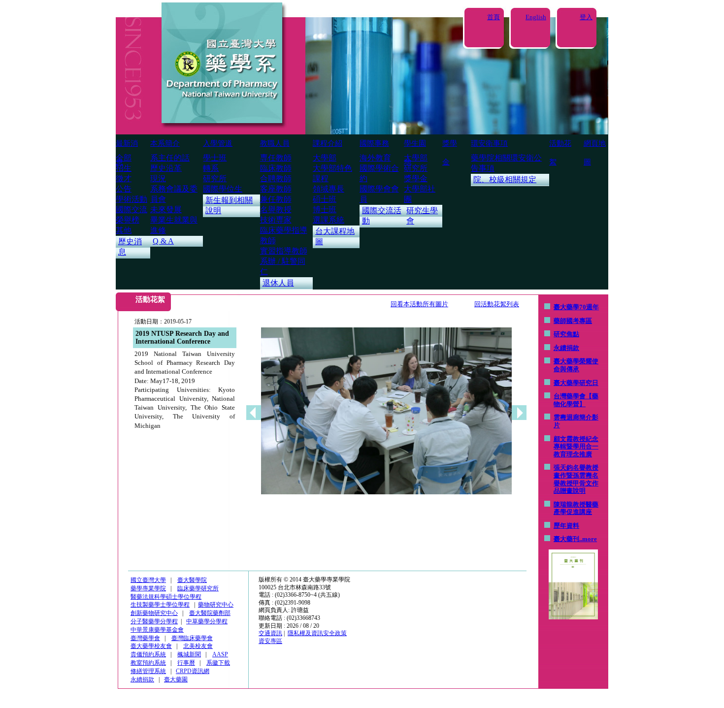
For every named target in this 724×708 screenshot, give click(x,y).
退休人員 (278, 283)
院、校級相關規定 (504, 179)
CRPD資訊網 (192, 671)
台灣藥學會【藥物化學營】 (576, 400)
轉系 (211, 168)
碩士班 (324, 199)
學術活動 (131, 199)
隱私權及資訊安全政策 (317, 633)
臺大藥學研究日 (576, 382)
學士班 (215, 158)
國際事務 (374, 143)
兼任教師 (276, 199)
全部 (124, 158)
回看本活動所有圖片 (419, 304)
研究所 (215, 178)
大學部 (324, 158)
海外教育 (375, 158)
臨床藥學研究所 (198, 588)
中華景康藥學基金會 (157, 629)
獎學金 (416, 178)
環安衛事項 (489, 143)
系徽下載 (218, 662)
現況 (158, 178)
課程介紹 (327, 143)
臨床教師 (276, 168)
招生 (124, 168)
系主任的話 (170, 158)
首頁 (493, 17)
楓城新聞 (189, 654)
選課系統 (328, 220)
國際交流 (131, 209)
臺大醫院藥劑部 (209, 613)
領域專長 (328, 189)
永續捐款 (566, 348)
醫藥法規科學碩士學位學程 (166, 596)
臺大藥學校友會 (151, 646)
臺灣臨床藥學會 (192, 638)
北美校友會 (198, 646)
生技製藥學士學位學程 (160, 604)
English (536, 17)
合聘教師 (276, 178)
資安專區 (270, 641)
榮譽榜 (127, 220)
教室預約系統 (148, 662)
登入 (586, 17)
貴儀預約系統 (148, 654)
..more (588, 539)
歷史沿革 (166, 168)
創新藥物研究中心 (154, 613)
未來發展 (166, 209)
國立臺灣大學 (148, 580)
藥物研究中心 (215, 604)
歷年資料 (566, 525)
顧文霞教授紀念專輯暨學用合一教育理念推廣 (576, 446)
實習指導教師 (283, 251)
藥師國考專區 (573, 320)
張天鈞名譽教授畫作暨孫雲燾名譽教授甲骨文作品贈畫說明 (576, 479)
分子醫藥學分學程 (154, 621)
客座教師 (276, 189)
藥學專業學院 (148, 588)
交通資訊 (270, 633)
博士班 (324, 209)
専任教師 (276, 158)
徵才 (124, 178)
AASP (220, 654)
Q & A (163, 241)
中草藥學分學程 (207, 621)
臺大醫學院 (192, 580)
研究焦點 (566, 334)
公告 (124, 189)
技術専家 (276, 220)
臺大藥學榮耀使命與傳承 (576, 365)
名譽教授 (276, 209)
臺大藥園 (176, 679)
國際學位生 (222, 189)
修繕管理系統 (148, 671)
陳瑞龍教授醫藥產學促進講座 (576, 508)
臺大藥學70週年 (576, 307)
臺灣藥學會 (145, 638)
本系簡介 (165, 143)
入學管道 (217, 143)
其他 (124, 230)
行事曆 (186, 662)
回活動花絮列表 (496, 304)
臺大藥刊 (566, 539)
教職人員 (275, 143)
